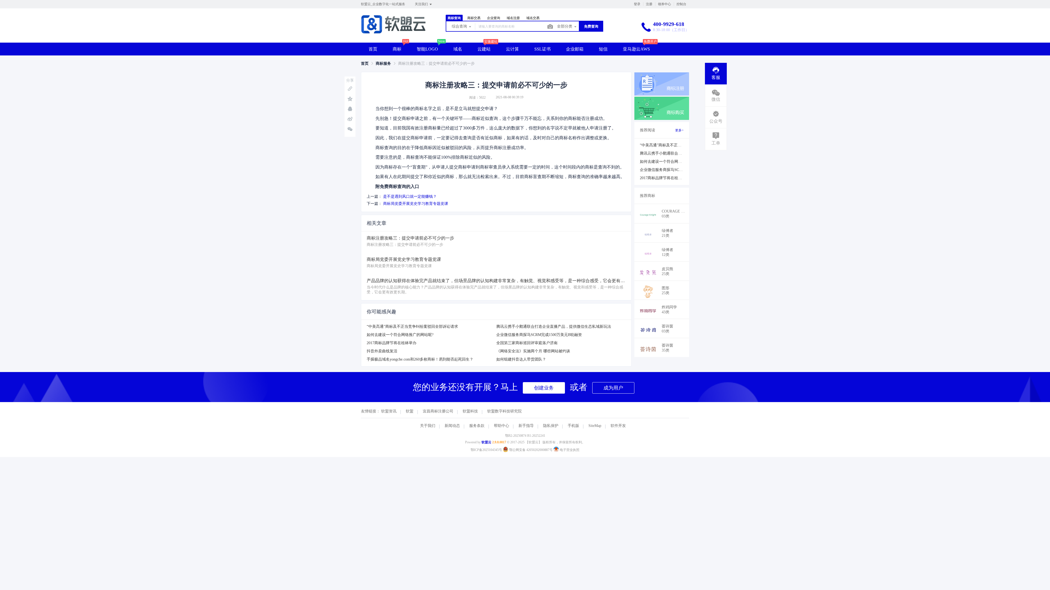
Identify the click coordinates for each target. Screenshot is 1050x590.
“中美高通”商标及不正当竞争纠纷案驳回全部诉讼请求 (412, 326)
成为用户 (613, 388)
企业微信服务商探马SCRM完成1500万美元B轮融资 (539, 335)
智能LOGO (427, 49)
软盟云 (486, 442)
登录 (637, 4)
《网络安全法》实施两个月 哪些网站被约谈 (533, 351)
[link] (365, 63)
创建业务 (544, 388)
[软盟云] (393, 31)
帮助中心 (501, 426)
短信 (603, 49)
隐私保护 (550, 426)
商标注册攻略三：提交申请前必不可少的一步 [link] (436, 63)
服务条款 (477, 426)
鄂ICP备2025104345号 (486, 450)
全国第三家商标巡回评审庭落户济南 (527, 343)
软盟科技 (470, 411)
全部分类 (565, 26)
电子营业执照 (569, 450)
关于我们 (427, 426)
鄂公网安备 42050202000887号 (530, 450)
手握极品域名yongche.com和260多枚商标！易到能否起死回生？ (420, 359)
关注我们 (422, 4)
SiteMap (594, 426)
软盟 (409, 411)
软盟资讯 (388, 411)
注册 (649, 4)
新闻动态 (452, 426)
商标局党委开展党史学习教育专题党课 (415, 204)
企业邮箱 (575, 49)
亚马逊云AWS (636, 49)
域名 (457, 49)
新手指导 (526, 426)
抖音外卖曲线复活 (382, 351)
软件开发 (618, 426)
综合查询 (460, 26)
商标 (397, 49)
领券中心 (664, 4)
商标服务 (383, 63)
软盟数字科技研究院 (504, 411)
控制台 (681, 4)
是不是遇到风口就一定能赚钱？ (410, 196)
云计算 (512, 49)
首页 (373, 49)
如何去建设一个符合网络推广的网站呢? (400, 335)
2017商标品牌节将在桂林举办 (391, 343)
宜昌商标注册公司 (438, 411)
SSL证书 (542, 49)
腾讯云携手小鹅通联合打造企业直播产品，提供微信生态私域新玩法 (553, 326)
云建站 (484, 49)
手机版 (573, 426)
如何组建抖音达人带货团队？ (521, 359)
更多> (679, 130)
